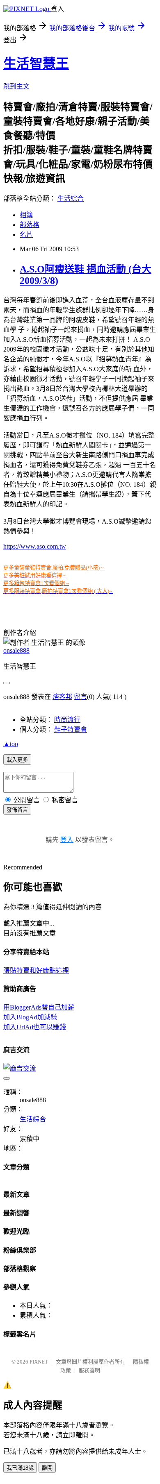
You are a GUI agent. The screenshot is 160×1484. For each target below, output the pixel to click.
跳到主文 (16, 86)
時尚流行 (67, 719)
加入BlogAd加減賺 (30, 1017)
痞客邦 (62, 696)
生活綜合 (70, 198)
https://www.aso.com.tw (34, 546)
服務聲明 (89, 1370)
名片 (26, 234)
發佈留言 (17, 810)
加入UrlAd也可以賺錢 (34, 1026)
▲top (10, 743)
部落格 (29, 224)
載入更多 (17, 760)
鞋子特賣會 (70, 729)
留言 (80, 696)
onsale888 (16, 650)
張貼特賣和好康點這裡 (36, 970)
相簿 (26, 214)
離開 (47, 1468)
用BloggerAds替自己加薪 (38, 1007)
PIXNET (39, 1362)
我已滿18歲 (20, 1468)
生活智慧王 (36, 63)
